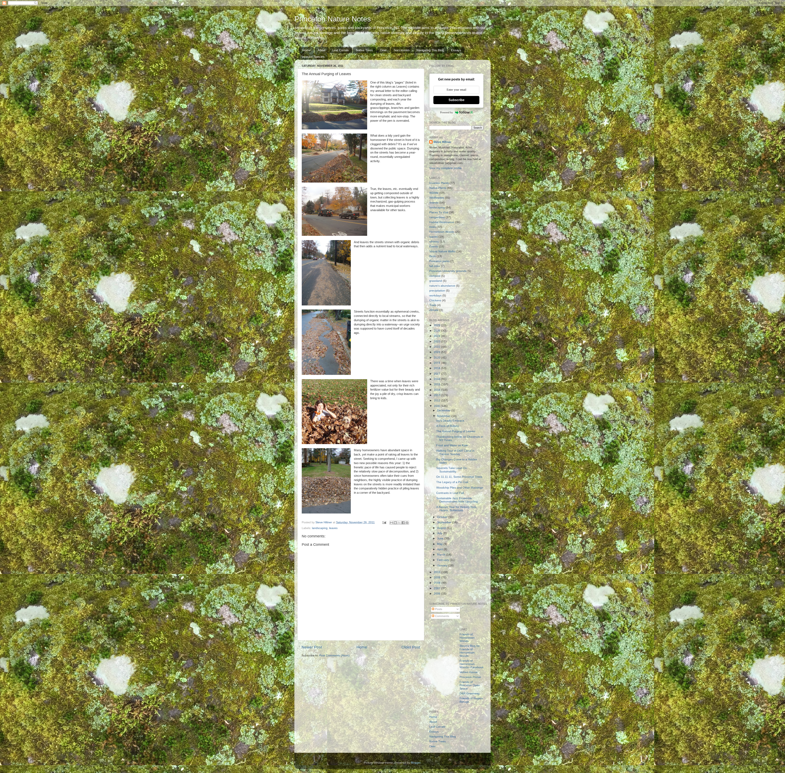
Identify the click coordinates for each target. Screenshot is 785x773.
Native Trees (364, 50)
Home (306, 50)
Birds (432, 256)
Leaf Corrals (340, 50)
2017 (437, 373)
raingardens (437, 217)
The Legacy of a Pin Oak (452, 482)
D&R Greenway (470, 693)
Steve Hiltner (442, 142)
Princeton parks (439, 261)
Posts (438, 609)
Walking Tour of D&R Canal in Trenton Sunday (455, 452)
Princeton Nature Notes (332, 19)
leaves (333, 528)
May (440, 544)
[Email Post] (384, 522)
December (444, 410)
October (442, 517)
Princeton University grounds (448, 271)
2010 (437, 572)
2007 (437, 588)
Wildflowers (436, 197)
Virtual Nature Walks (442, 251)
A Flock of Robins (447, 426)
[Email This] (391, 523)
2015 (437, 384)
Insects (433, 202)
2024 (437, 335)
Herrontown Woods (441, 231)
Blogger (416, 762)
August (442, 527)
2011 (437, 406)
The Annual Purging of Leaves (455, 431)
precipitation (437, 290)
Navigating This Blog (430, 50)
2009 (437, 577)
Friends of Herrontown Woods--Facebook (471, 664)
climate (433, 310)
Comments (441, 616)
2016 (437, 379)
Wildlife (433, 192)
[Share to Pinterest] (407, 523)
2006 (437, 593)
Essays (456, 50)
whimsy (434, 241)
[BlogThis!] (395, 523)
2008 (437, 582)
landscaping (319, 528)
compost (434, 275)
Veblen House (469, 672)
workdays (435, 295)
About (321, 50)
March (441, 554)
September (444, 522)
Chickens (435, 300)
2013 (437, 395)
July (440, 533)
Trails (432, 305)
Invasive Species (313, 56)
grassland (435, 280)
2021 (437, 352)
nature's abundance (442, 285)
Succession (401, 50)
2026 (437, 325)
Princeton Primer (470, 677)
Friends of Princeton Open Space (470, 685)
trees (432, 226)
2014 (437, 389)
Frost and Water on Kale (452, 445)
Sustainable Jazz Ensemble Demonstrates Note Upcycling (457, 500)
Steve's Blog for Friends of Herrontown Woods (470, 650)
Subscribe (456, 100)
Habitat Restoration (441, 222)
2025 (437, 330)
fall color (434, 266)
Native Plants (437, 187)
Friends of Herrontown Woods (467, 638)
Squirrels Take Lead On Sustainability (451, 470)
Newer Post (312, 647)
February (443, 559)
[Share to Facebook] (403, 523)
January (442, 565)
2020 (437, 357)
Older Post (410, 647)
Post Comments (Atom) (334, 655)
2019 (437, 362)
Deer (383, 50)
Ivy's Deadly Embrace (450, 420)
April (440, 549)
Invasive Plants (439, 183)
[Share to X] (399, 523)
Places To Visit (438, 212)
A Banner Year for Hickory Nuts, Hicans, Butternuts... (456, 509)
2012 (437, 400)
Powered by (446, 112)
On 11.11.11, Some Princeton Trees (459, 476)
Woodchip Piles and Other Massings (459, 487)
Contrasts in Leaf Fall (450, 493)
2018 (437, 368)
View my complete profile (445, 168)
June (440, 538)
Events (433, 246)
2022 (437, 346)
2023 (437, 341)
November (444, 416)
